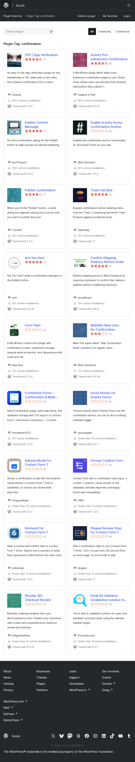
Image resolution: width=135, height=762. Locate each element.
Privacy (8, 690)
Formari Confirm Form (107, 460)
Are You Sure (34, 258)
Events (106, 677)
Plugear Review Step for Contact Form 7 (106, 530)
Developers (76, 683)
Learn (72, 671)
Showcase (43, 671)
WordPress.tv (79, 690)
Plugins (40, 683)
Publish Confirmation (40, 190)
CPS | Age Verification (41, 55)
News (7, 677)
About (7, 671)
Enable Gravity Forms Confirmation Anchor (106, 124)
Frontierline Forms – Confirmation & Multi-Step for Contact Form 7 (43, 395)
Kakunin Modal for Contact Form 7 (38, 462)
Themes (41, 677)
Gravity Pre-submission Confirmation (109, 57)
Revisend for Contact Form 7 (36, 530)
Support (74, 677)
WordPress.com (15, 701)
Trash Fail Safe (101, 190)
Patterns (41, 690)
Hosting (9, 683)
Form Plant (33, 325)
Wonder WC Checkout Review (38, 598)
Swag (107, 690)
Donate (108, 683)
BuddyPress (13, 720)
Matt (8, 707)
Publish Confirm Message (36, 124)
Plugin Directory (13, 15)
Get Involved (110, 671)
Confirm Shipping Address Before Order (107, 260)
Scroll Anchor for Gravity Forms (103, 395)
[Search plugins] (51, 31)
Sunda (16, 736)
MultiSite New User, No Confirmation (105, 327)
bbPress (11, 714)
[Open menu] (129, 5)
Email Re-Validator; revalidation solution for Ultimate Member (108, 598)
